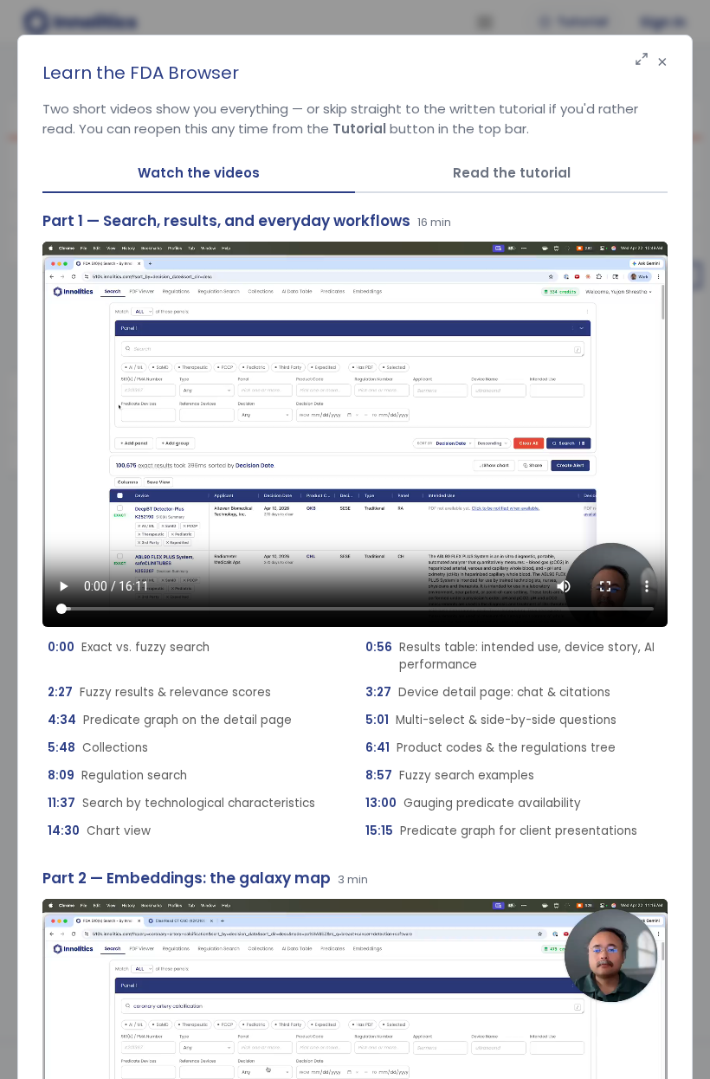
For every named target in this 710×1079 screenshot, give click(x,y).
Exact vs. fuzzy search (129, 647)
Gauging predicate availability (473, 803)
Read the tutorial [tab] (512, 173)
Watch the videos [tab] (199, 173)
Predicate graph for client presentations (501, 831)
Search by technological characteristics (181, 803)
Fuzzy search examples (449, 775)
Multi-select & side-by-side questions (490, 720)
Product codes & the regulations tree (490, 748)
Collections (98, 748)
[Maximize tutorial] (641, 60)
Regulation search (117, 775)
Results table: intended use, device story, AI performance (510, 656)
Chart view (99, 831)
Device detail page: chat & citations (487, 692)
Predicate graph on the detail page (170, 720)
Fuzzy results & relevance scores (159, 692)
